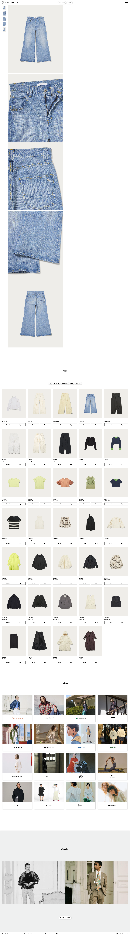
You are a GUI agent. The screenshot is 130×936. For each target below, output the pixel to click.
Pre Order (56, 383)
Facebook (52, 933)
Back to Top (65, 918)
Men (69, 3)
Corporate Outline (28, 933)
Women (62, 3)
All (50, 383)
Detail (8, 424)
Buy (20, 424)
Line (62, 933)
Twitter (58, 933)
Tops (71, 383)
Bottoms (78, 383)
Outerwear (65, 383)
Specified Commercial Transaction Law (12, 933)
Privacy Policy (39, 933)
